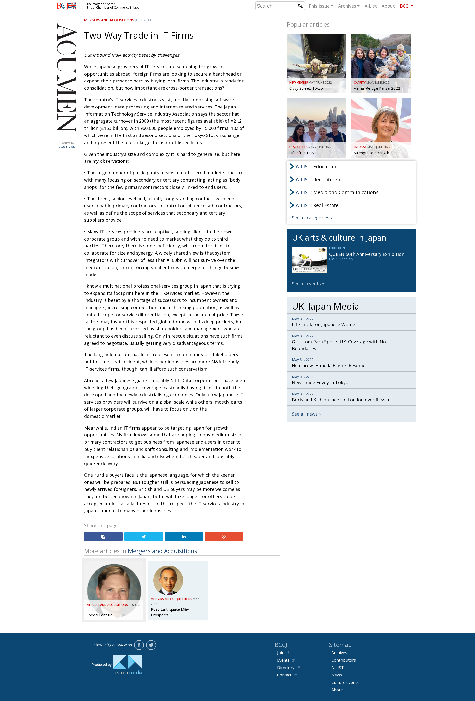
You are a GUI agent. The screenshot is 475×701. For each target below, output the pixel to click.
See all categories (310, 218)
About (388, 6)
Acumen (67, 138)
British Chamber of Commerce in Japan (67, 6)
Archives (347, 6)
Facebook (139, 645)
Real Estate (317, 205)
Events (283, 660)
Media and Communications (337, 192)
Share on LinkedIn (184, 536)
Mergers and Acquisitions (109, 20)
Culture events (345, 682)
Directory (285, 667)
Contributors (344, 660)
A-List (371, 6)
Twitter (151, 645)
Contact (284, 675)
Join (280, 652)
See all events (306, 284)
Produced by (67, 144)
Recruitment (319, 179)
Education (316, 166)
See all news (305, 414)
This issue (319, 6)
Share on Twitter (143, 536)
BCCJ (404, 6)
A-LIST (338, 667)
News (337, 675)
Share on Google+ (224, 536)
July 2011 (143, 20)
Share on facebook (103, 536)
